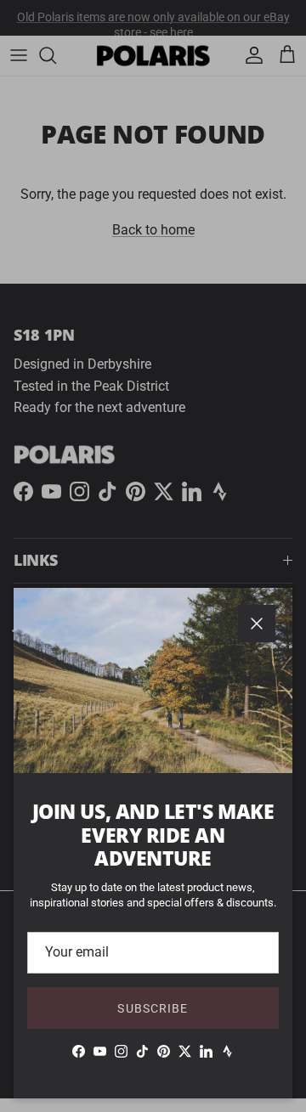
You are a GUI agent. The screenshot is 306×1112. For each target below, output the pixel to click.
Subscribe (152, 1008)
